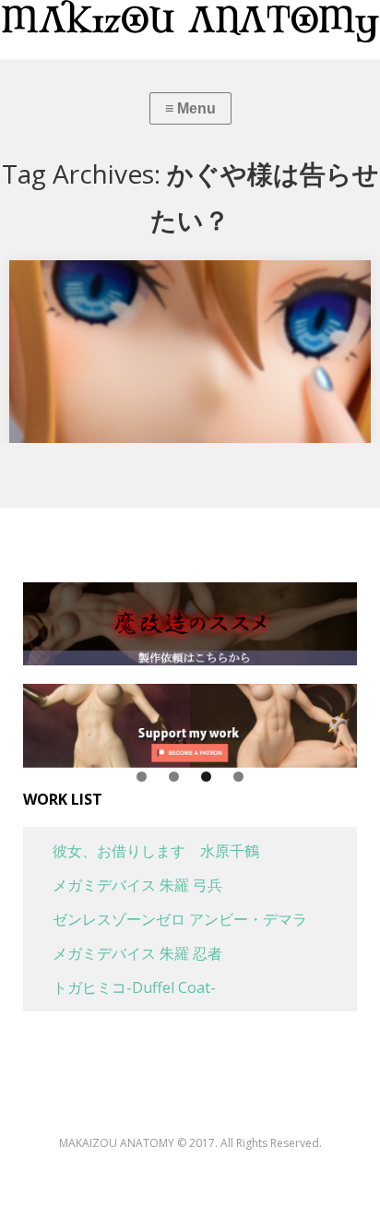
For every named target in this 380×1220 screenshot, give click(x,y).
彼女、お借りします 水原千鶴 (141, 851)
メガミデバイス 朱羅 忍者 (122, 953)
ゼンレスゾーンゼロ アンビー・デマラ (165, 919)
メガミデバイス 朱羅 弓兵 (122, 885)
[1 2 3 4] (190, 726)
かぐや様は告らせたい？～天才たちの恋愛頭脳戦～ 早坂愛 (188, 292)
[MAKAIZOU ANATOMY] (190, 21)
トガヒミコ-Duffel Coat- (119, 987)
